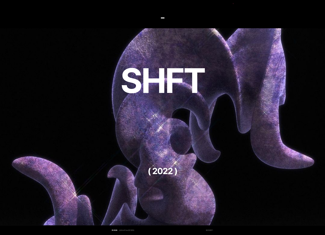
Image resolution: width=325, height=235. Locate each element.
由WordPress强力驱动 (126, 230)
